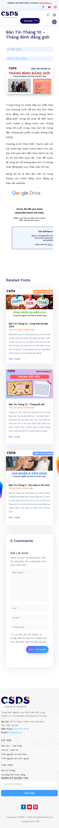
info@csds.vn (45, 3)
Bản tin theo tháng (17, 58)
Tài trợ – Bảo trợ (9, 750)
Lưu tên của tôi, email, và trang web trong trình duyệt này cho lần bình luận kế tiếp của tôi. (28, 638)
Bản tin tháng (8, 770)
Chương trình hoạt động (13, 774)
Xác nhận (29, 793)
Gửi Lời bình (37, 649)
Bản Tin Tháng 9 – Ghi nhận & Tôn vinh (29, 485)
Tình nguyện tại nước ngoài (15, 758)
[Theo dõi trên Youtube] (49, 7)
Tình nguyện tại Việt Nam (14, 754)
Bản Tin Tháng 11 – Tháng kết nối (26, 404)
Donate (28, 20)
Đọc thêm (14, 359)
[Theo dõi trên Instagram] (55, 7)
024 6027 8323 (21, 729)
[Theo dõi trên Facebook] (43, 7)
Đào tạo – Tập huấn (11, 746)
